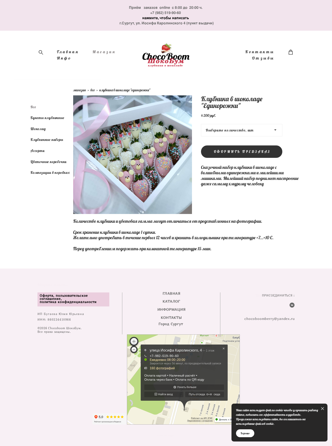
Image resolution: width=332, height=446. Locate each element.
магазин (79, 90)
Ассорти (37, 150)
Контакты (259, 52)
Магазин (104, 52)
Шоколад (38, 128)
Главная (68, 52)
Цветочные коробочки (48, 161)
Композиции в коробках (50, 172)
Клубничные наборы (46, 139)
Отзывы (263, 58)
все (93, 90)
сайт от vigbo (166, 436)
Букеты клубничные (47, 117)
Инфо (64, 58)
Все (33, 107)
